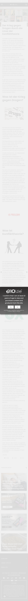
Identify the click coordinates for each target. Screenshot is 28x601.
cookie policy (18, 311)
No (17, 307)
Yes (11, 307)
